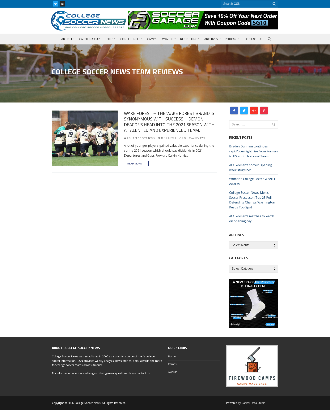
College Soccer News (140, 138)
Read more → (136, 163)
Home (172, 356)
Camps (172, 364)
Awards (172, 372)
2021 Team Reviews (193, 138)
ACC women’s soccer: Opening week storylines (250, 167)
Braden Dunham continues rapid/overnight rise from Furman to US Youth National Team (253, 151)
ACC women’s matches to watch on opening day (251, 218)
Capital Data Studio (253, 403)
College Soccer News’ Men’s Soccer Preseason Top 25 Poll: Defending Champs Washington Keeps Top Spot (252, 200)
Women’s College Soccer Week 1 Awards (252, 181)
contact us (143, 373)
